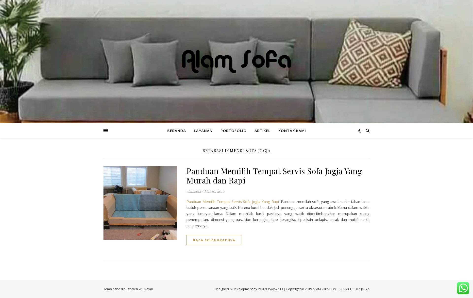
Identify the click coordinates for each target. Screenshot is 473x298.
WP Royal (146, 289)
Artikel (262, 130)
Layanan (203, 130)
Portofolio (233, 130)
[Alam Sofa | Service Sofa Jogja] (236, 61)
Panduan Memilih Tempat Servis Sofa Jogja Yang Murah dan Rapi (274, 175)
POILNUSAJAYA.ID (270, 289)
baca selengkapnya (214, 240)
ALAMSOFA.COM (325, 289)
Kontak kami (292, 130)
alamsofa (193, 191)
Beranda (176, 130)
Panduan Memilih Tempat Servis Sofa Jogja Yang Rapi (232, 201)
